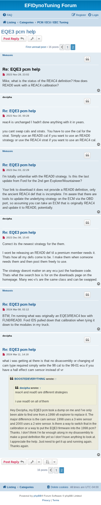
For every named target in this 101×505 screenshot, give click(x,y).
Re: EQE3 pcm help (21, 69)
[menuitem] (7, 15)
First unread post (36, 46)
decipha (7, 97)
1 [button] (67, 47)
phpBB (37, 495)
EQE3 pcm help (18, 31)
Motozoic (7, 55)
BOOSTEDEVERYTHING (29, 378)
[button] (62, 47)
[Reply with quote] (87, 59)
